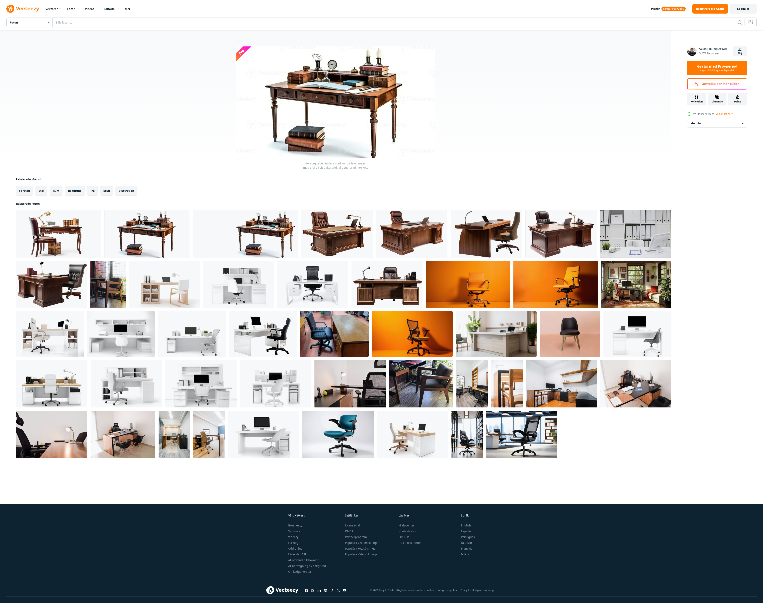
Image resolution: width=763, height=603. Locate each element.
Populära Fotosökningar (361, 548)
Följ (740, 53)
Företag (293, 543)
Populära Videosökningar (362, 554)
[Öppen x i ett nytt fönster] (338, 590)
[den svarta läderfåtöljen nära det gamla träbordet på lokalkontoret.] (334, 334)
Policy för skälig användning (477, 590)
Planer (655, 9)
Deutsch (466, 543)
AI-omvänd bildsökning (303, 560)
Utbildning (295, 548)
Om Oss (404, 537)
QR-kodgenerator (299, 571)
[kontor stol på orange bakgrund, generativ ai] (468, 284)
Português (468, 537)
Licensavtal (352, 525)
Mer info (696, 123)
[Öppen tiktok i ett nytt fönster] (332, 590)
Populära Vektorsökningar (362, 543)
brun (106, 191)
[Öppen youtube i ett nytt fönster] (344, 590)
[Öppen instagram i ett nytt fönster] (312, 590)
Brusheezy (295, 525)
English (466, 525)
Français (466, 548)
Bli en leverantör (410, 543)
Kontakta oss (407, 531)
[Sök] (739, 22)
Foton (71, 9)
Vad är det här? (724, 114)
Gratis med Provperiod (717, 68)
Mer (127, 9)
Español (466, 531)
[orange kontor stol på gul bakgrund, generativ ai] (555, 284)
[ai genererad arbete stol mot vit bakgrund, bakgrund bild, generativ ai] (338, 434)
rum (56, 191)
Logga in (743, 9)
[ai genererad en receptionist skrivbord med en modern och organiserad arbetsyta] (496, 334)
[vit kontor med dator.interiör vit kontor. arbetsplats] (635, 234)
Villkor (430, 590)
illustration (126, 191)
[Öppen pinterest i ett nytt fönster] (325, 590)
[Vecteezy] (22, 9)
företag (24, 191)
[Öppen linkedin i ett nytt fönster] (319, 590)
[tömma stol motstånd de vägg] (570, 334)
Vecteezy (294, 531)
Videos (89, 9)
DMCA (349, 531)
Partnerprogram (356, 537)
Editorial (109, 9)
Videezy (293, 537)
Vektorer (51, 9)
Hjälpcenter (406, 525)
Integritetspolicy (447, 590)
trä (92, 191)
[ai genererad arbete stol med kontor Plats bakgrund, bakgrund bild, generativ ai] (467, 434)
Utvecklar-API (297, 554)
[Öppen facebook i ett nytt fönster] (306, 590)
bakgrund (75, 191)
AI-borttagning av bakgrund (307, 566)
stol (41, 191)
